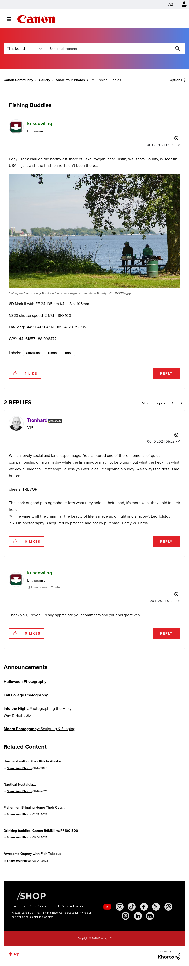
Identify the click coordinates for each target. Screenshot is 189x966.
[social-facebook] (144, 907)
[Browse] (11, 19)
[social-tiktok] (132, 907)
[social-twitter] (156, 907)
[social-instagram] (120, 907)
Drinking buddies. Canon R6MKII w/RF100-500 (41, 830)
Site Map (67, 906)
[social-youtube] (107, 907)
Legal (55, 906)
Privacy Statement (39, 906)
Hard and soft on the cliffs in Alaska (32, 761)
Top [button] (16, 954)
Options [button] (176, 79)
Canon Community (36, 19)
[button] (94, 231)
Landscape (33, 353)
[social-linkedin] (138, 916)
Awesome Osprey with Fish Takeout (32, 853)
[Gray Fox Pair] (172, 403)
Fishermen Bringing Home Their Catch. (34, 807)
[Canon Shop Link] (29, 895)
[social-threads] (168, 907)
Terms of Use (19, 906)
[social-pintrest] (125, 916)
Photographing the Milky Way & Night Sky (38, 712)
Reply (166, 373)
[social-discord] (150, 916)
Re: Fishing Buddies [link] (106, 79)
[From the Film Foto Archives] (181, 403)
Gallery (44, 79)
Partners (80, 906)
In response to (47, 587)
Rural (68, 353)
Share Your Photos (70, 79)
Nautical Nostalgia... (20, 784)
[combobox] (115, 48)
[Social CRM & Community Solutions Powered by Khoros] (169, 955)
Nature (53, 353)
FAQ (170, 4)
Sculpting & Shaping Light (39, 732)
